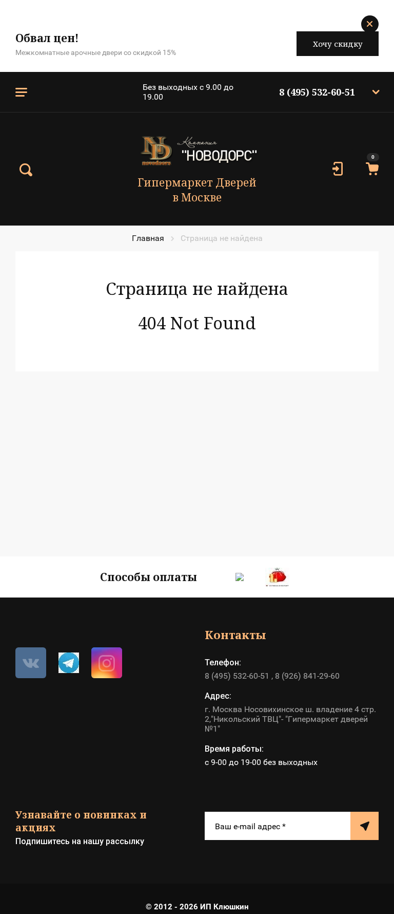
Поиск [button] (25, 170)
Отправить (364, 826)
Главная (148, 238)
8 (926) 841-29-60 (307, 676)
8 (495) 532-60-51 (317, 92)
